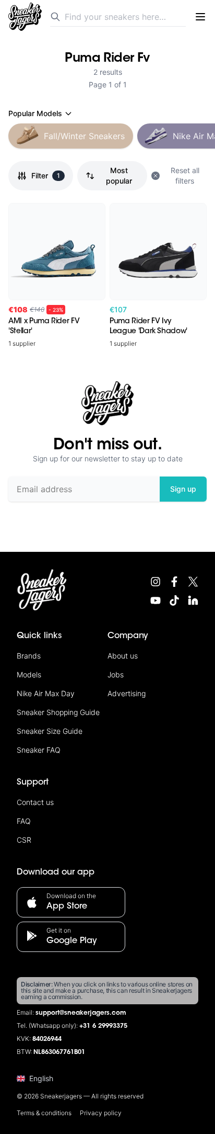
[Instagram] (155, 581)
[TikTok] (174, 600)
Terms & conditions (44, 1113)
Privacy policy (101, 1113)
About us (123, 655)
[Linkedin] (193, 600)
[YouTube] (155, 600)
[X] (193, 581)
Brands (29, 655)
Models (29, 674)
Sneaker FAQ (39, 749)
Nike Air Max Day (46, 693)
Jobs (116, 674)
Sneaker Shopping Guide (58, 712)
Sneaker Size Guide (49, 731)
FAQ (24, 821)
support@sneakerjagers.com (80, 1013)
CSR (24, 839)
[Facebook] (174, 581)
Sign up (183, 488)
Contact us (35, 802)
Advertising (127, 693)
